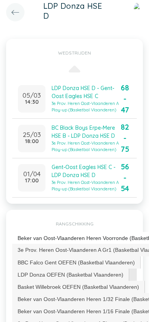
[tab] (76, 262)
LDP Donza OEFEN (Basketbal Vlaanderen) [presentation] (70, 275)
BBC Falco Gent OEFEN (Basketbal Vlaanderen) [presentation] (76, 262)
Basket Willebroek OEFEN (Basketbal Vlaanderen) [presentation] (78, 287)
